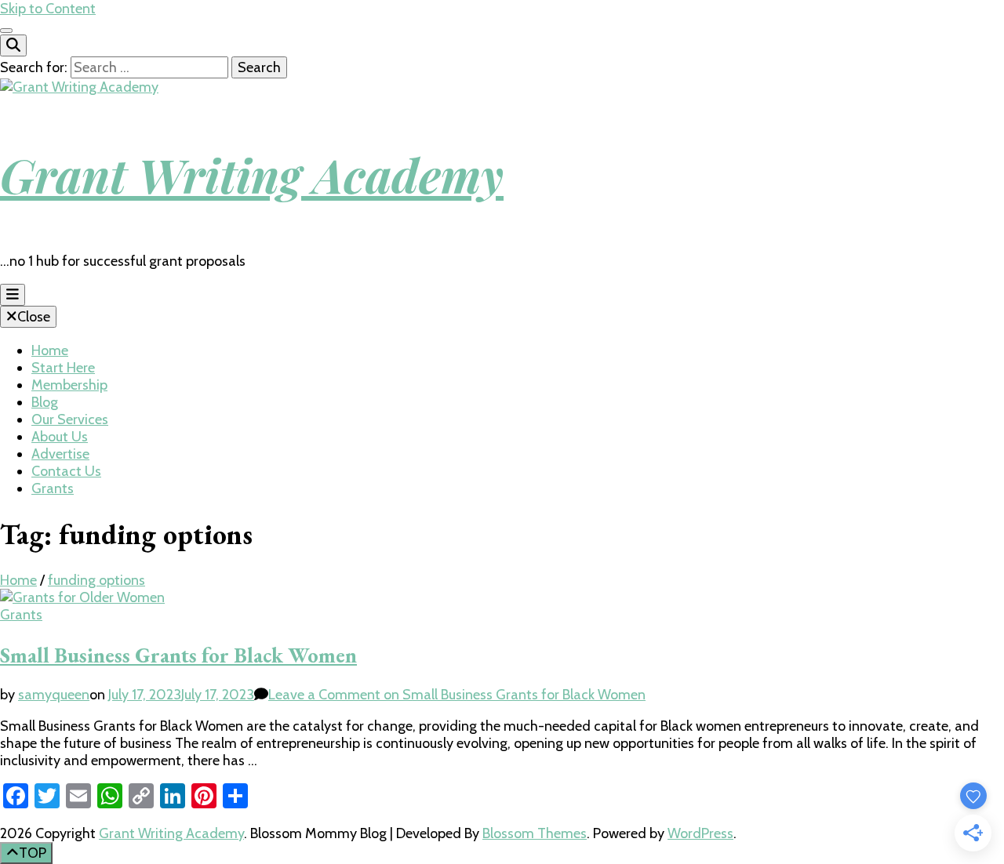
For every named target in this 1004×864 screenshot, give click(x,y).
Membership (69, 385)
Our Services (69, 419)
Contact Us (66, 471)
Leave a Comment (457, 694)
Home (49, 350)
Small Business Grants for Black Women (178, 655)
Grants (52, 488)
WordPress (700, 833)
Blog (44, 402)
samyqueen (53, 694)
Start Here (63, 367)
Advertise (60, 454)
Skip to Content (48, 8)
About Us (59, 436)
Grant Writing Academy (252, 174)
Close (33, 316)
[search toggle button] (13, 45)
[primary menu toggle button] (12, 295)
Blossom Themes (534, 833)
